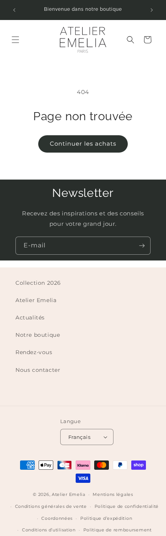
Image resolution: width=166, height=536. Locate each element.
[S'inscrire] (141, 246)
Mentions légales (113, 494)
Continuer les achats (83, 143)
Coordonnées (57, 518)
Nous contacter (37, 369)
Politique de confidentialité (127, 506)
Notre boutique (37, 334)
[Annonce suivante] (151, 10)
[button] (15, 39)
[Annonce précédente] (14, 10)
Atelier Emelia (35, 300)
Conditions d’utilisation (49, 530)
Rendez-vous (34, 352)
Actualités (30, 317)
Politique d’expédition (106, 518)
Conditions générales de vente (51, 506)
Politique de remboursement (117, 530)
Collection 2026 (38, 282)
